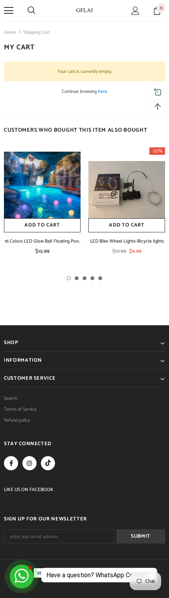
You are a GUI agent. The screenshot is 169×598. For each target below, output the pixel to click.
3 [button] (84, 278)
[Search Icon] (31, 10)
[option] (42, 204)
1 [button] (69, 278)
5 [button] (100, 278)
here (102, 91)
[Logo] (84, 10)
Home (10, 32)
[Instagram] (29, 463)
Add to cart (42, 225)
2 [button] (77, 278)
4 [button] (92, 278)
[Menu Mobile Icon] (8, 10)
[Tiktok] (48, 463)
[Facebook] (11, 463)
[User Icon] (135, 11)
